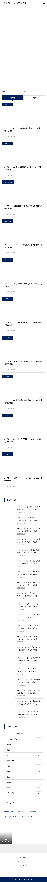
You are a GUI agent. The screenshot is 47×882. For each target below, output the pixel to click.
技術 (7, 298)
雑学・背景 (8, 104)
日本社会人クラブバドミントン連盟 (18, 817)
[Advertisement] (23, 31)
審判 (7, 337)
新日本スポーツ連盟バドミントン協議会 (20, 812)
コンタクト (23, 865)
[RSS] (23, 871)
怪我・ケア (8, 260)
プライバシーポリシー (23, 861)
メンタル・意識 (8, 182)
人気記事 (34, 98)
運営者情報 (23, 857)
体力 (7, 415)
